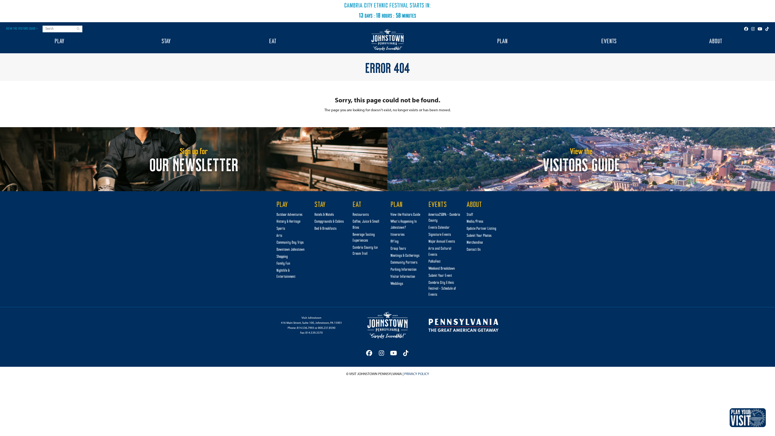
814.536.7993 (305, 328)
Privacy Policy (416, 373)
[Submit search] (78, 29)
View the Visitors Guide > (22, 28)
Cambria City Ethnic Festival (376, 6)
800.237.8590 (326, 328)
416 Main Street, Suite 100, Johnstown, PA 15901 (311, 323)
